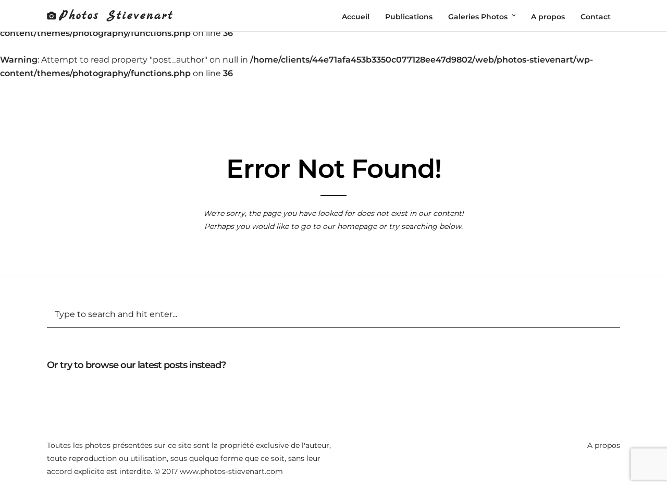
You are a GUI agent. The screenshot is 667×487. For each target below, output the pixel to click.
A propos (603, 445)
